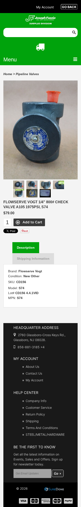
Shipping (32, 421)
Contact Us (34, 373)
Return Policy (35, 414)
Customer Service (39, 407)
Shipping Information (33, 258)
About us (32, 367)
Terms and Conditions (42, 428)
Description (26, 247)
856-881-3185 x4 (31, 347)
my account (45, 7)
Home (7, 74)
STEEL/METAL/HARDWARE (45, 434)
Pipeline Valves (27, 74)
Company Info (36, 401)
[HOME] (40, 18)
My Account (34, 380)
